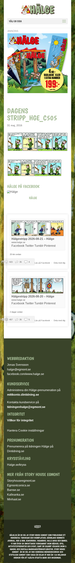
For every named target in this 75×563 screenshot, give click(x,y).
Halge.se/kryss (16, 464)
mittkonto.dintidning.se (23, 394)
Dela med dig (59, 263)
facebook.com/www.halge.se (25, 374)
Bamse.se (13, 489)
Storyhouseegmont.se (21, 480)
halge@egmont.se (19, 369)
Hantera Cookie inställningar (25, 430)
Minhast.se (14, 499)
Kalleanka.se (15, 494)
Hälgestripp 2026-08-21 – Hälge (32, 238)
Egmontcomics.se (18, 485)
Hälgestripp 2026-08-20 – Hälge (32, 296)
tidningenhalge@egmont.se (26, 406)
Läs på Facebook (43, 263)
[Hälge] (14, 191)
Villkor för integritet (20, 420)
